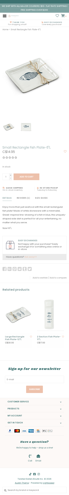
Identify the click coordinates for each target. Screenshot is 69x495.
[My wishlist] (57, 16)
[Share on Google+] (10, 269)
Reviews (23, 197)
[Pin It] (15, 269)
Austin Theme (22, 482)
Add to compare (58, 277)
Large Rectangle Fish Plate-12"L (14, 338)
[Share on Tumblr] (25, 269)
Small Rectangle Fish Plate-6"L (26, 29)
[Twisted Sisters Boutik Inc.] (13, 15)
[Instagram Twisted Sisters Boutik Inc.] (39, 474)
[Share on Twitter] (30, 269)
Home (5, 29)
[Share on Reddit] (20, 269)
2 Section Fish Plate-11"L (49, 338)
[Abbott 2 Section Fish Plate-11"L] (50, 314)
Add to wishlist (40, 277)
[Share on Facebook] (5, 269)
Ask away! (30, 256)
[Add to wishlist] (65, 151)
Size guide (41, 197)
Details (7, 197)
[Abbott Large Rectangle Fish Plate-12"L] (18, 314)
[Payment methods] (10, 430)
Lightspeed (48, 482)
